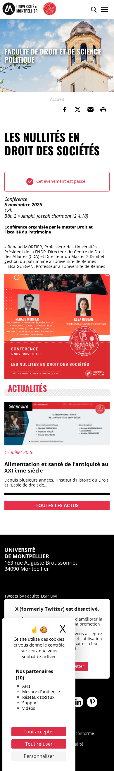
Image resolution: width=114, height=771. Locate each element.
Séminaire (18, 406)
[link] (64, 109)
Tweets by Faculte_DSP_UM (30, 596)
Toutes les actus (57, 505)
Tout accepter (39, 731)
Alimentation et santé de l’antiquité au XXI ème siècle (56, 467)
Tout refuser (39, 744)
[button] (90, 109)
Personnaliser (39, 756)
